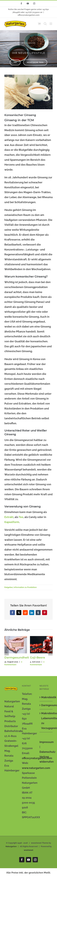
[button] (6, 651)
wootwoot (28, 850)
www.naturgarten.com (36, 767)
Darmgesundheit (16, 657)
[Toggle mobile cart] (39, 23)
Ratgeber (8, 587)
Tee (21, 517)
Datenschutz (47, 751)
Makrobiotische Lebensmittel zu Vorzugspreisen (46, 721)
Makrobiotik (46, 697)
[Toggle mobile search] (45, 23)
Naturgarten (11, 846)
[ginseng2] (28, 92)
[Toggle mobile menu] (51, 23)
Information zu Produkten (25, 587)
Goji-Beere (37, 657)
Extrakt (8, 517)
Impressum (46, 742)
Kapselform (11, 522)
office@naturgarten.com (28, 15)
